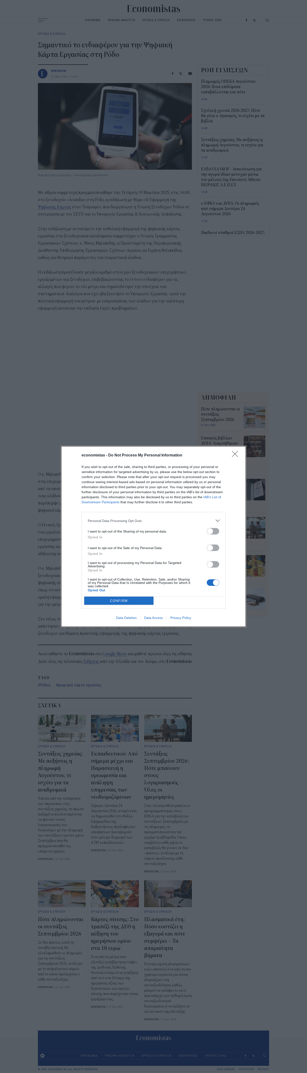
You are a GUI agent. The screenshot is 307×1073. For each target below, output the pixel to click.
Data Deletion (126, 618)
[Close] (236, 455)
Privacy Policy (180, 618)
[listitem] (153, 520)
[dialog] (153, 536)
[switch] (213, 531)
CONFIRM (119, 601)
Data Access (153, 618)
